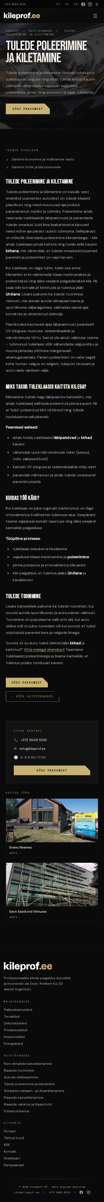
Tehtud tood (14, 1138)
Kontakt (10, 1151)
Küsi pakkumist (28, 109)
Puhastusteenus (16, 1111)
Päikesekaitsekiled (18, 1009)
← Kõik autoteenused (32, 696)
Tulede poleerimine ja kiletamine (29, 1084)
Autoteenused (40, 31)
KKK (7, 1144)
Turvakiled (12, 1016)
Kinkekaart (12, 1158)
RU (67, 4)
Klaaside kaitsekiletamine (24, 1097)
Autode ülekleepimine (21, 1077)
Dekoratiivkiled (15, 1023)
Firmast (10, 1131)
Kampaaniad (14, 1165)
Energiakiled (13, 1043)
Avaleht (12, 31)
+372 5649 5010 (15, 4)
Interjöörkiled (14, 1037)
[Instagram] (90, 4)
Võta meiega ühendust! (44, 649)
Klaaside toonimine (19, 1070)
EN (76, 4)
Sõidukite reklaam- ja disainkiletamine (34, 1091)
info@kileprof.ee (29, 748)
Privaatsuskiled (15, 1030)
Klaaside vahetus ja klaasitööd (28, 1104)
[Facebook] (83, 4)
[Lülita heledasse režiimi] (96, 4)
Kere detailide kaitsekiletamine (28, 1063)
